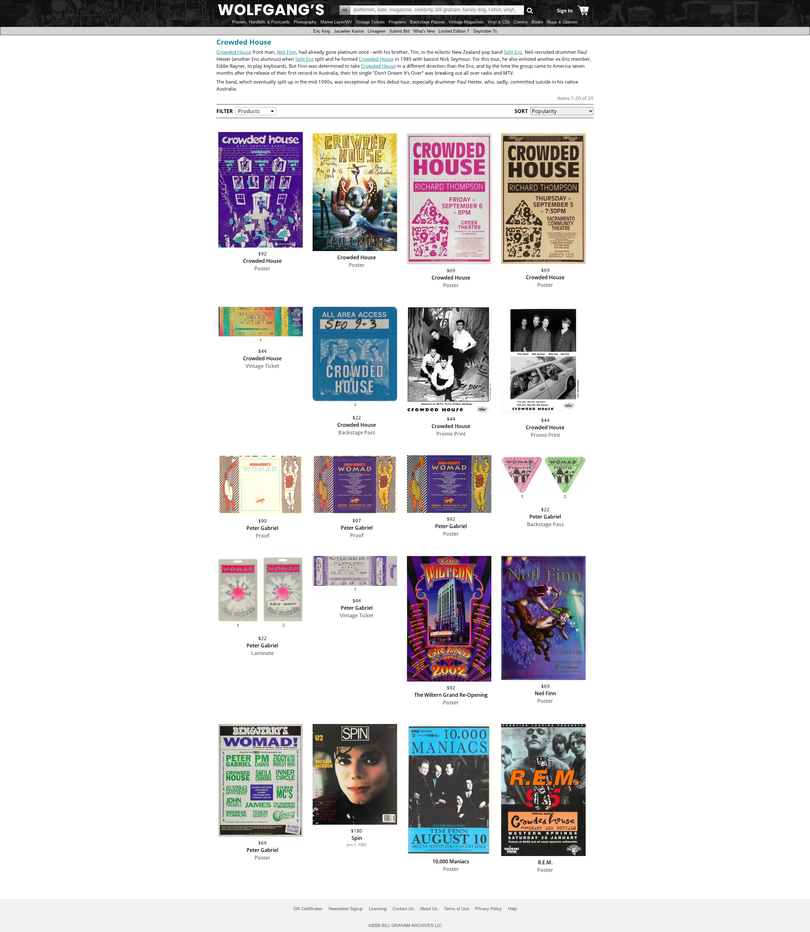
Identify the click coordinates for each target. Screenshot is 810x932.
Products (249, 111)
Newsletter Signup (346, 908)
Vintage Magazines (466, 22)
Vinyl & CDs (499, 22)
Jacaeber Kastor (349, 31)
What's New (424, 31)
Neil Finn (286, 52)
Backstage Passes (427, 22)
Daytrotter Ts (485, 31)
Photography (305, 22)
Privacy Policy (488, 908)
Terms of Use (456, 908)
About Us (429, 908)
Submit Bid (399, 31)
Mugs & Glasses (562, 22)
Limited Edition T (454, 31)
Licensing (377, 908)
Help (512, 908)
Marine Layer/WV (336, 22)
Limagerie (376, 31)
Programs (397, 22)
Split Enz (513, 52)
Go (530, 10)
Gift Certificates (307, 908)
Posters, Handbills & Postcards (261, 22)
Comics (521, 22)
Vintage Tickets (370, 22)
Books (537, 22)
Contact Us (403, 908)
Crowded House (243, 42)
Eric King (321, 31)
